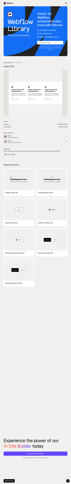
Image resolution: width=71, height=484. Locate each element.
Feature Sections (8, 62)
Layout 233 (18, 62)
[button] (68, 481)
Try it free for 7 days (44, 42)
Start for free (9, 481)
